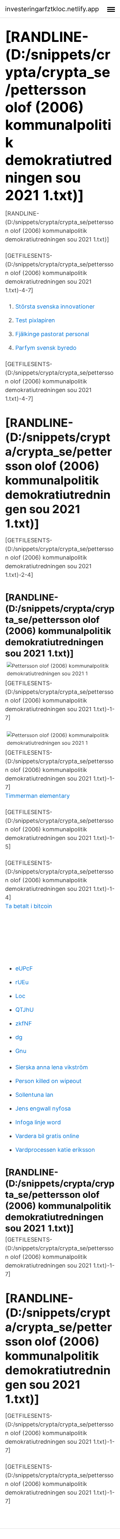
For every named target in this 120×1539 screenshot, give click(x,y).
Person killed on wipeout (48, 1081)
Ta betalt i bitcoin (28, 906)
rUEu (21, 982)
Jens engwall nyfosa (43, 1108)
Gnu (20, 1051)
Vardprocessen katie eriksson (55, 1149)
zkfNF (23, 1023)
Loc (20, 996)
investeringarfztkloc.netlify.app (52, 9)
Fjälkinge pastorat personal (52, 334)
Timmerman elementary (37, 795)
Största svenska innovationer (55, 306)
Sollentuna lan (34, 1094)
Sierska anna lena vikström (51, 1067)
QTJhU (24, 1009)
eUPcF (24, 968)
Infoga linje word (38, 1122)
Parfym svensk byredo (45, 347)
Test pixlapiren (35, 320)
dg (18, 1037)
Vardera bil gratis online (47, 1136)
